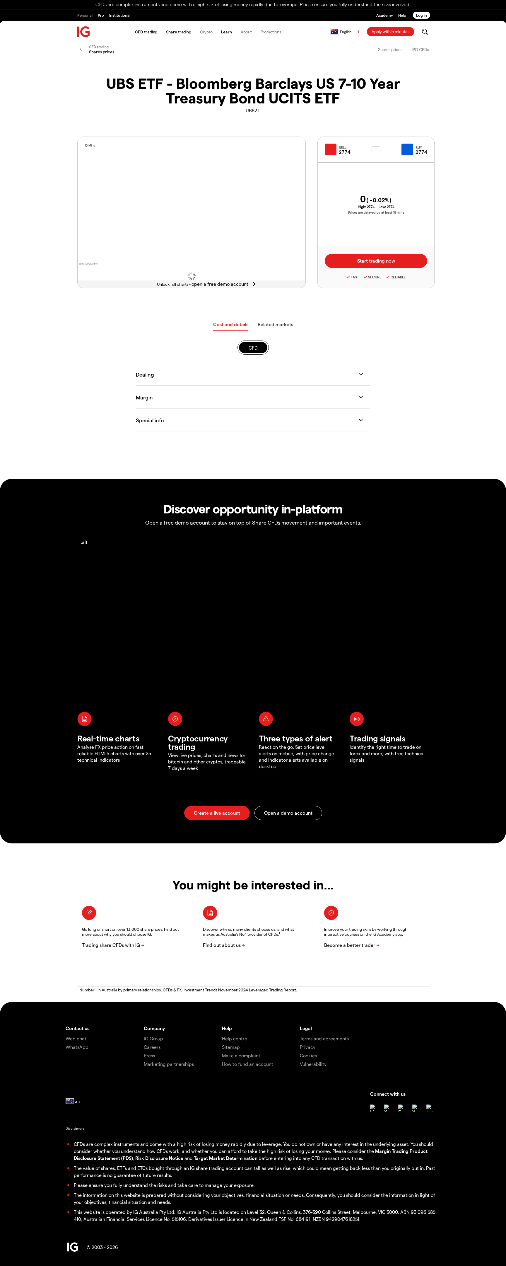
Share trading (178, 31)
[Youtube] (415, 1108)
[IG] (83, 31)
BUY (419, 147)
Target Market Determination (225, 1158)
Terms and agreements (324, 1038)
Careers (152, 1047)
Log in (421, 15)
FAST (355, 277)
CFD (253, 347)
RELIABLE (398, 277)
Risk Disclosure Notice (159, 1158)
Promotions (271, 31)
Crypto (206, 31)
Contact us (77, 1028)
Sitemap (231, 1047)
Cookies (308, 1055)
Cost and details (230, 324)
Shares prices (390, 49)
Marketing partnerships (169, 1064)
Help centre (234, 1038)
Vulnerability (313, 1064)
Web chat (76, 1038)
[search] (425, 31)
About (246, 31)
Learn (226, 31)
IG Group (153, 1038)
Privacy (307, 1047)
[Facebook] (401, 1108)
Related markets (275, 324)
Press (149, 1055)
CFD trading (146, 31)
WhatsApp (77, 1047)
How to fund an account (247, 1064)
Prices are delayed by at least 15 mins (376, 212)
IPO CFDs (420, 49)
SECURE (375, 277)
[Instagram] (429, 1108)
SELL (342, 147)
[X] (387, 1108)
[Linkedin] (373, 1108)
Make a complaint (241, 1055)
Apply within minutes (390, 31)
